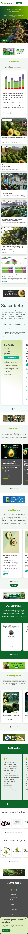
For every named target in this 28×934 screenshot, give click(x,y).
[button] (11, 44)
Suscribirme (6, 930)
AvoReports (14, 894)
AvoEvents (14, 907)
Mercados (11, 72)
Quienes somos (14, 914)
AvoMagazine (14, 904)
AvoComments (14, 899)
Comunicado (10, 228)
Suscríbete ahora (11, 357)
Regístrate (19, 3)
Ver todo (14, 585)
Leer (11, 719)
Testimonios (14, 909)
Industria (9, 174)
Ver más (5, 40)
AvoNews (5, 72)
